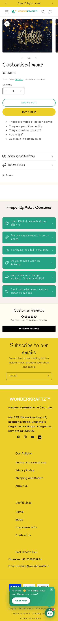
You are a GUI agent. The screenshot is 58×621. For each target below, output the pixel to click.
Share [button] (9, 175)
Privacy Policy (24, 470)
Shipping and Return (29, 478)
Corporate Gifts (26, 527)
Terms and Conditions (30, 462)
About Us (21, 486)
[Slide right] (36, 58)
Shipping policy (40, 613)
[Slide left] (22, 58)
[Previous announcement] (5, 3)
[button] (6, 11)
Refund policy (26, 608)
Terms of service (21, 613)
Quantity (7, 84)
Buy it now (29, 112)
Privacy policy (42, 608)
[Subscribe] (48, 376)
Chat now (21, 600)
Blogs (19, 519)
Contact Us (23, 535)
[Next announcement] (52, 3)
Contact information (30, 618)
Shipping (19, 79)
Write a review (29, 328)
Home (19, 512)
